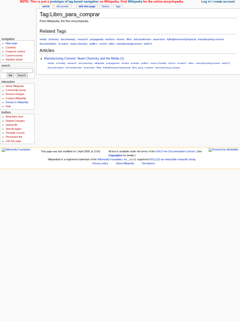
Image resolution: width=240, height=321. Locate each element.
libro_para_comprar (142, 67)
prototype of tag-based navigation (74, 1)
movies (120, 39)
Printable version (15, 132)
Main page (11, 43)
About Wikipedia (15, 86)
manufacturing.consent (211, 39)
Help (8, 106)
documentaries (48, 43)
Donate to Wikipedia (17, 102)
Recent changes (15, 94)
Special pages (14, 128)
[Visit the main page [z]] (18, 18)
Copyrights (115, 155)
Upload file (11, 124)
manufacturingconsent (129, 43)
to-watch (63, 43)
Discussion (62, 6)
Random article (14, 59)
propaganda (96, 39)
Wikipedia (135, 1)
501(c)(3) (154, 159)
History (105, 6)
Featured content (15, 51)
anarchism (159, 39)
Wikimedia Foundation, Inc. (113, 159)
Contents (11, 47)
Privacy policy (100, 163)
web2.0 (148, 43)
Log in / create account (218, 1)
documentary (68, 39)
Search (5, 65)
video (112, 43)
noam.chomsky (79, 43)
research (83, 39)
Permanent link (14, 136)
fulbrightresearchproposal (181, 39)
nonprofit (182, 159)
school (103, 43)
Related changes (15, 120)
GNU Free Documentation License (175, 151)
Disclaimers (148, 163)
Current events (14, 55)
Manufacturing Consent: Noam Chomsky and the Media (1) (84, 58)
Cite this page (13, 141)
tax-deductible (169, 159)
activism (110, 39)
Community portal (16, 90)
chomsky (53, 39)
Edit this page (87, 6)
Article (46, 6)
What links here (14, 116)
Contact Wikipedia (16, 98)
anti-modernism (142, 39)
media (43, 39)
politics (93, 43)
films (129, 39)
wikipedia (99, 63)
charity (191, 159)
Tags (118, 6)
